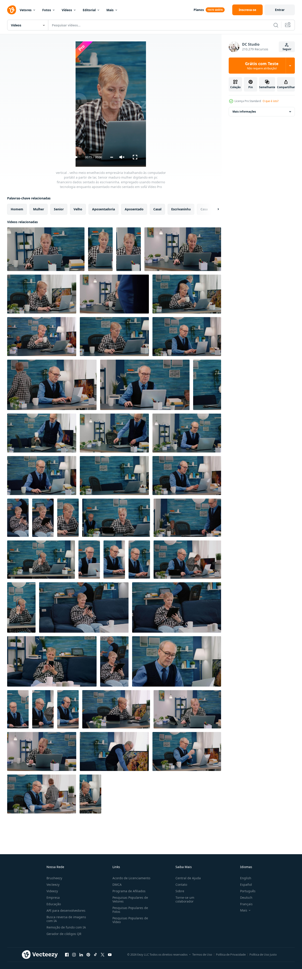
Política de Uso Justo (263, 954)
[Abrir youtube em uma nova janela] (110, 954)
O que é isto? (271, 101)
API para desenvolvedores (65, 910)
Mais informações (244, 111)
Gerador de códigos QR (63, 934)
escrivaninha (181, 209)
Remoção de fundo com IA (66, 927)
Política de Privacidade (231, 954)
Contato (181, 884)
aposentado (134, 209)
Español (246, 884)
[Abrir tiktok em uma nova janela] (95, 954)
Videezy (52, 891)
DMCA (117, 884)
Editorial (89, 10)
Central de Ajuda (188, 878)
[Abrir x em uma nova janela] (102, 954)
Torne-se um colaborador (184, 899)
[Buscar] (276, 25)
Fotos (46, 10)
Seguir (287, 49)
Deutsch (246, 897)
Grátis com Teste (262, 65)
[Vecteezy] (11, 9)
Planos (199, 10)
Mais (110, 10)
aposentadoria (103, 209)
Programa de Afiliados (129, 891)
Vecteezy (52, 884)
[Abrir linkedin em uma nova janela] (81, 954)
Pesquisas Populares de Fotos (130, 910)
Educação (53, 904)
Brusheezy (54, 878)
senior (59, 209)
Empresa (53, 897)
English (245, 878)
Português (248, 891)
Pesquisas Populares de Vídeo (130, 920)
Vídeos (67, 10)
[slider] (111, 157)
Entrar (280, 10)
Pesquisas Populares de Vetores (130, 899)
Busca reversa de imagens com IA (66, 919)
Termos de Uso (202, 954)
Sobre (179, 891)
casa (204, 209)
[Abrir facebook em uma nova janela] (67, 954)
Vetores (26, 10)
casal (157, 209)
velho (78, 209)
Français (246, 904)
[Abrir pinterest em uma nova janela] (88, 954)
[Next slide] (214, 209)
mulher (38, 209)
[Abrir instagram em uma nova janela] (74, 954)
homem (17, 209)
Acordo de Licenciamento (131, 878)
